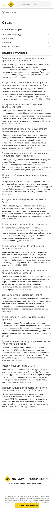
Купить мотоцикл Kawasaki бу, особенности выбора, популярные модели (24, 271)
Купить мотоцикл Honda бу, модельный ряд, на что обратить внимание (26, 342)
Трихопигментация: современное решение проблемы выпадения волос (24, 59)
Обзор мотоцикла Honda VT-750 (18, 365)
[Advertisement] (27, 441)
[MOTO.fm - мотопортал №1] (11, 4)
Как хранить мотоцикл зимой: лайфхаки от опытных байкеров (23, 105)
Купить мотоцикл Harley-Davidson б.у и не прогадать (23, 318)
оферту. (47, 502)
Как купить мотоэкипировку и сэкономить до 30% (24, 201)
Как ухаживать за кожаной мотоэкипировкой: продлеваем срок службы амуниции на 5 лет (25, 84)
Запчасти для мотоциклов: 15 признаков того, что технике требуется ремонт (25, 154)
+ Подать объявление (27, 505)
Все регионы (11, 12)
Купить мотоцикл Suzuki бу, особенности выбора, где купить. (23, 247)
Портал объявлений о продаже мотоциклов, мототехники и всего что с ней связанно (24, 389)
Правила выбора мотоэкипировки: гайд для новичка (24, 176)
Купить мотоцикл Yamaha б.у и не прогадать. (25, 224)
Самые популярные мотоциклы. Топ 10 (22, 294)
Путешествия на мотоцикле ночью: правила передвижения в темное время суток (24, 130)
